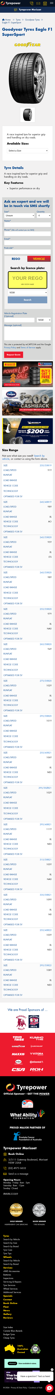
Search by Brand (11, 1246)
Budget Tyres (9, 1334)
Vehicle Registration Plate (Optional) (15, 315)
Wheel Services (10, 1288)
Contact (7, 1299)
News (6, 1310)
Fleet (6, 1306)
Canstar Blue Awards (12, 1330)
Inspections (8, 1278)
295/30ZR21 (45, 788)
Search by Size (10, 1243)
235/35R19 (46, 465)
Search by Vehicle (11, 1239)
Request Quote (13, 354)
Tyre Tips (7, 1253)
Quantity (41, 211)
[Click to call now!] (31, 3)
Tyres (6, 1235)
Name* (7, 220)
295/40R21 (46, 824)
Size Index (8, 1327)
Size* (6, 211)
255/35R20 (46, 609)
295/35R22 (46, 965)
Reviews (8, 1317)
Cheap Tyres (9, 1337)
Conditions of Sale (35, 1388)
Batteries (7, 1274)
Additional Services (12, 1292)
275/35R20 (46, 680)
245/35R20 (46, 537)
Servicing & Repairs (12, 1281)
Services (7, 1267)
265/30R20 (46, 644)
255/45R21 (46, 752)
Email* (7, 238)
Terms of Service (28, 347)
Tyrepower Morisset (29, 9)
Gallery (7, 1314)
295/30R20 (46, 716)
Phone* (19, 229)
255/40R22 (46, 930)
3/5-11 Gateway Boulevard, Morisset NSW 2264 (28, 1161)
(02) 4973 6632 (17, 1168)
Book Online (10, 1303)
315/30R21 (46, 859)
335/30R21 (46, 894)
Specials (7, 1295)
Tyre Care (7, 1250)
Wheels (7, 1257)
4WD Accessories (11, 1271)
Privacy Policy (10, 347)
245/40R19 (46, 502)
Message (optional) (13, 325)
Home (8, 19)
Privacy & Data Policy (19, 1388)
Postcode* (8, 248)
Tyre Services (9, 1285)
